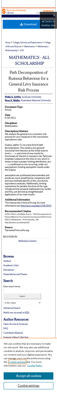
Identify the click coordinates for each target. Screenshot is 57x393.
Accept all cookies (28, 376)
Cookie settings (17, 362)
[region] (28, 365)
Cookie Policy (34, 365)
